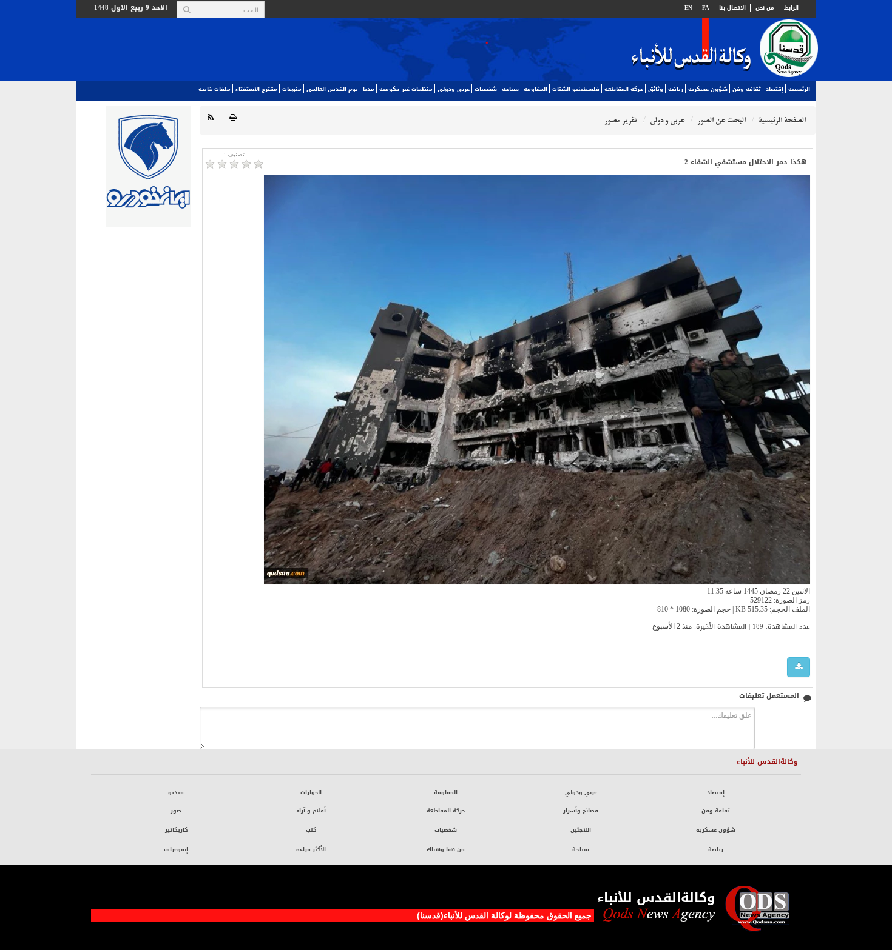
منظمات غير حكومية (406, 89)
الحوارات (311, 792)
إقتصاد (774, 89)
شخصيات (486, 89)
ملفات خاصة (214, 89)
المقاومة (535, 89)
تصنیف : (234, 154)
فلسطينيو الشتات (576, 89)
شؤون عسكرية (708, 89)
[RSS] (210, 118)
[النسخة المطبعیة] (233, 118)
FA (705, 7)
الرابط (791, 7)
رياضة (675, 89)
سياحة (510, 89)
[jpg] (798, 667)
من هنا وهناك (446, 849)
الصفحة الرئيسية (782, 120)
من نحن (764, 7)
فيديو (176, 792)
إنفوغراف (176, 849)
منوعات (292, 89)
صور (176, 810)
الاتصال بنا (732, 7)
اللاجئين (580, 830)
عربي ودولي (454, 89)
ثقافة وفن (746, 89)
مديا (368, 89)
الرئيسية (799, 89)
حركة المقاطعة (623, 89)
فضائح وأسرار (580, 810)
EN (688, 7)
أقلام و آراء (311, 810)
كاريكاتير (176, 830)
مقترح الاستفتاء (256, 89)
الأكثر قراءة (311, 849)
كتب (311, 830)
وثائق (655, 89)
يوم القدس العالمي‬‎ (332, 89)
